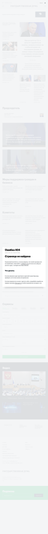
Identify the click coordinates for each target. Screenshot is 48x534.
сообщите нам (25, 263)
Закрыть (41, 2)
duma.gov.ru (18, 283)
